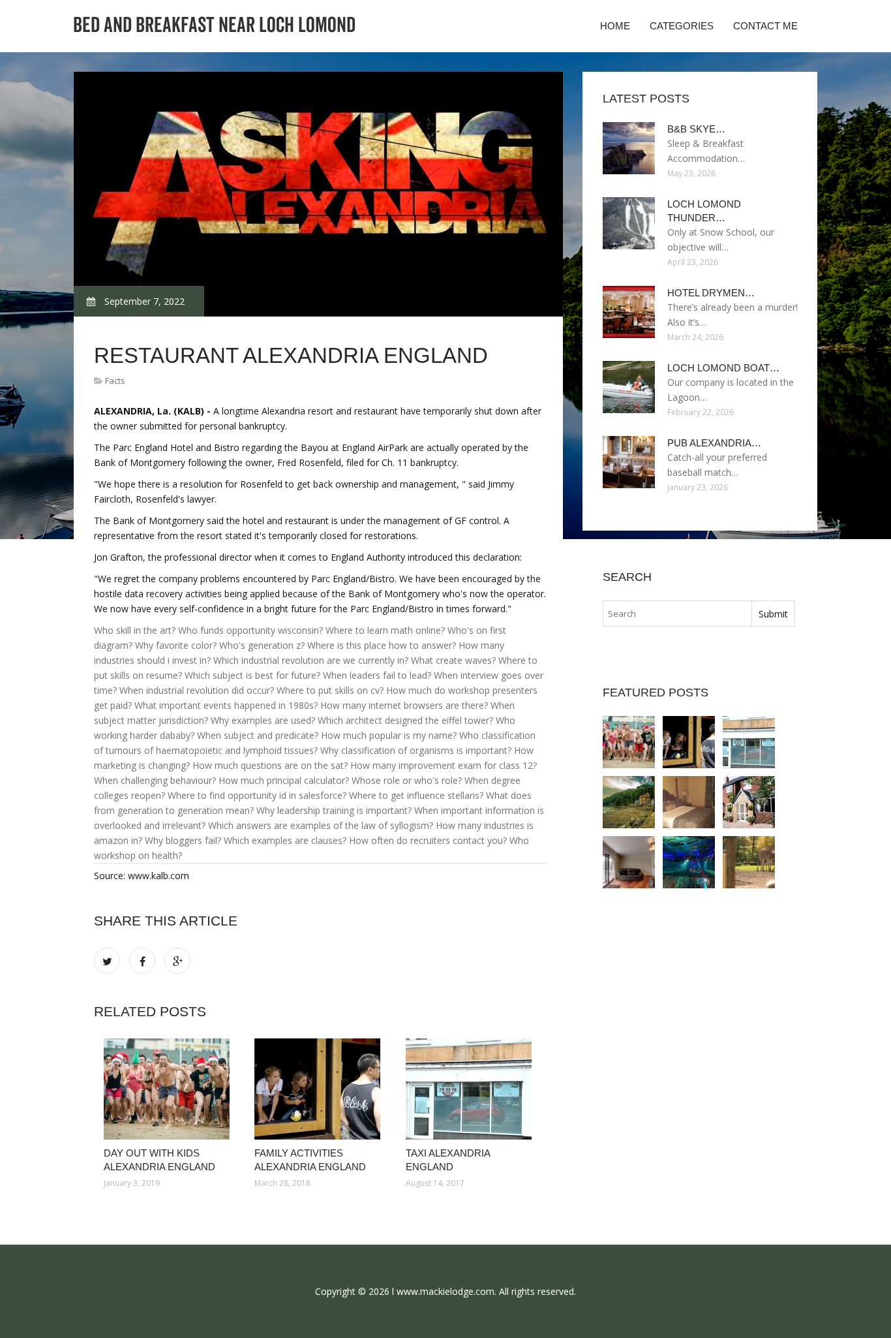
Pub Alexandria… (714, 442)
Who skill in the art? (134, 630)
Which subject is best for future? (252, 675)
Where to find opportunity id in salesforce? (257, 795)
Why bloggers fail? (183, 840)
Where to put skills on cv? (330, 690)
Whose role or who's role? (407, 780)
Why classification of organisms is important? (415, 750)
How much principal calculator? (284, 780)
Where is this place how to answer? (381, 645)
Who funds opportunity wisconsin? (250, 630)
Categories (682, 25)
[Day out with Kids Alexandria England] (169, 1089)
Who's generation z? (262, 645)
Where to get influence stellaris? (416, 795)
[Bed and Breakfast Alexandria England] (749, 802)
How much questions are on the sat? (270, 765)
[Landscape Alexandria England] (629, 802)
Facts (115, 380)
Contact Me (765, 25)
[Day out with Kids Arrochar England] (629, 862)
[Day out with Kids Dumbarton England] (749, 862)
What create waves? (453, 660)
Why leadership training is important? (334, 810)
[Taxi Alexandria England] (471, 1089)
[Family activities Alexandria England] (319, 1089)
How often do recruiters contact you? (428, 840)
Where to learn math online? (385, 630)
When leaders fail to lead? (377, 675)
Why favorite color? (176, 645)
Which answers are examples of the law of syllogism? (320, 825)
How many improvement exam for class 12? (443, 765)
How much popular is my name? (389, 735)
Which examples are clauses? (285, 840)
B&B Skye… (696, 128)
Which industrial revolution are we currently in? (310, 660)
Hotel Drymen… (711, 292)
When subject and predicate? (257, 735)
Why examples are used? (263, 720)
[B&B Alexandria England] (689, 802)
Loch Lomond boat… (723, 367)
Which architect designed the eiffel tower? (405, 720)
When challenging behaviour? (155, 780)
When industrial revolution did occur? (196, 690)
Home (615, 25)
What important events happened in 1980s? (226, 705)
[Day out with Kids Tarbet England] (689, 862)
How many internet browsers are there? (404, 705)
